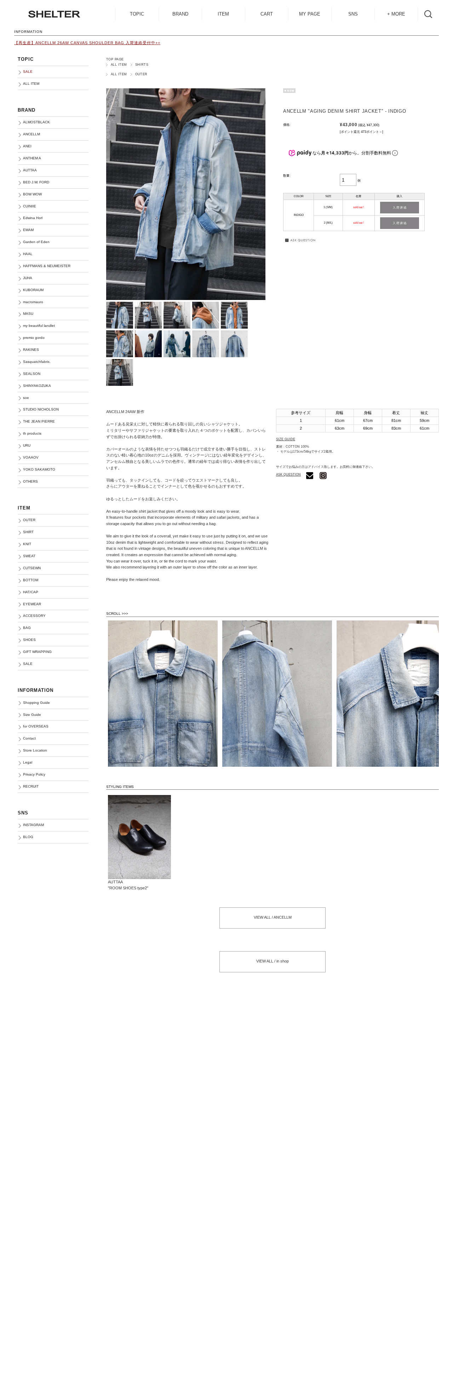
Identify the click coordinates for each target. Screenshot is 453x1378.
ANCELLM (31, 134)
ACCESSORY (34, 616)
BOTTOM (30, 580)
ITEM (223, 14)
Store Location (35, 750)
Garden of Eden (36, 242)
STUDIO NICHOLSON (41, 409)
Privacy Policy (34, 774)
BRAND (180, 14)
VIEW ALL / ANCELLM (273, 917)
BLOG (28, 837)
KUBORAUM (33, 290)
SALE (28, 664)
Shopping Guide (36, 703)
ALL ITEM (119, 64)
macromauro (33, 302)
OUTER (141, 74)
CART (266, 14)
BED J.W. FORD (36, 182)
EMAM (28, 230)
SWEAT (29, 556)
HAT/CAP (30, 592)
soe (26, 398)
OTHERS (30, 481)
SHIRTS (142, 64)
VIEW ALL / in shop (272, 961)
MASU (28, 314)
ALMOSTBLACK (36, 122)
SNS (353, 14)
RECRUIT (31, 786)
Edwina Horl (32, 218)
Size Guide (32, 715)
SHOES (29, 640)
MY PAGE (309, 14)
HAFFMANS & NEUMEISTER (46, 266)
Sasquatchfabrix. (37, 362)
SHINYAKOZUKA (37, 386)
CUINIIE (29, 206)
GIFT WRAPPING (37, 652)
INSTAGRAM (33, 825)
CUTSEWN (32, 568)
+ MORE (396, 14)
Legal (27, 762)
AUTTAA (30, 170)
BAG (27, 628)
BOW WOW (32, 194)
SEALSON (31, 374)
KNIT (27, 544)
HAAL (28, 254)
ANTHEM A (32, 158)
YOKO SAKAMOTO (39, 469)
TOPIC (137, 14)
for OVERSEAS (35, 726)
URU (26, 445)
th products (32, 433)
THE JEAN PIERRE (39, 421)
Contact (29, 738)
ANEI (27, 146)
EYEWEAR (32, 604)
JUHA (27, 278)
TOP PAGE (115, 59)
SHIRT (28, 532)
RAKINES (31, 350)
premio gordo (34, 338)
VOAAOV (31, 457)
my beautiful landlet (39, 326)
